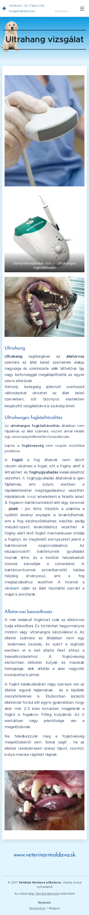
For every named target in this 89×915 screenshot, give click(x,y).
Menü (82, 8)
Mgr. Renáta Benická (44, 894)
